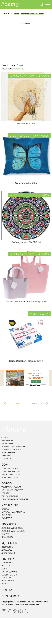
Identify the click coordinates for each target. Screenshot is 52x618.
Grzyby (5, 534)
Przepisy (7, 589)
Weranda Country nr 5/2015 (29, 254)
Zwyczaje (6, 550)
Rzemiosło (7, 547)
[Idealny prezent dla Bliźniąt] (26, 215)
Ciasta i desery (9, 574)
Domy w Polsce (9, 468)
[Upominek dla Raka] (26, 156)
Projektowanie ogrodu (14, 499)
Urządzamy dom (10, 474)
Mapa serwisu (8, 452)
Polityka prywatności (13, 446)
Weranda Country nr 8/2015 (29, 76)
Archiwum (7, 440)
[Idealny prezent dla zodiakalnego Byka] (26, 274)
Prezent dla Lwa (26, 123)
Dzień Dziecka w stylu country (26, 360)
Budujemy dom (9, 477)
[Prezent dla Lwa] (26, 96)
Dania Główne (9, 571)
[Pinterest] (14, 611)
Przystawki (7, 565)
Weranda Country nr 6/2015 (29, 195)
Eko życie (6, 518)
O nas (4, 437)
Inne (3, 583)
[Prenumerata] (20, 610)
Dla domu (6, 515)
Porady (5, 493)
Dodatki (6, 578)
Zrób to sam (8, 553)
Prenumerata (10, 596)
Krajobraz (7, 537)
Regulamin (7, 443)
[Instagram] (3, 611)
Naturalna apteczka (13, 512)
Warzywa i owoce (11, 487)
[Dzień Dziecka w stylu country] (26, 334)
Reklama (6, 455)
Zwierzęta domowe (12, 528)
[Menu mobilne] (48, 4)
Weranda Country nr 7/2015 (29, 135)
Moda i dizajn (39, 313)
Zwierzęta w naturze (13, 531)
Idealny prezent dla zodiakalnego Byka (26, 301)
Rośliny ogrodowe (12, 490)
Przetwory (7, 580)
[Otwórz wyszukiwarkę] (41, 4)
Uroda (5, 509)
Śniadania (7, 563)
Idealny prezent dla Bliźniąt (26, 242)
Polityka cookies (11, 449)
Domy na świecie (10, 471)
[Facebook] (9, 611)
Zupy (4, 568)
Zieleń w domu (9, 496)
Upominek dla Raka (26, 182)
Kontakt (6, 458)
